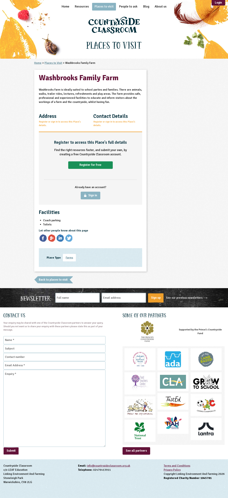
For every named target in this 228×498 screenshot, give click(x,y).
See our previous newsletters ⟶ (186, 298)
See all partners (136, 451)
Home (65, 6)
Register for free (90, 165)
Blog (146, 6)
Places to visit (104, 6)
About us (161, 6)
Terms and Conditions (177, 466)
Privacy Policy (172, 470)
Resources (82, 6)
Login (218, 2)
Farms (69, 257)
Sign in (92, 195)
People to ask (128, 6)
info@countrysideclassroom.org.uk (108, 466)
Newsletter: (36, 298)
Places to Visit (53, 63)
